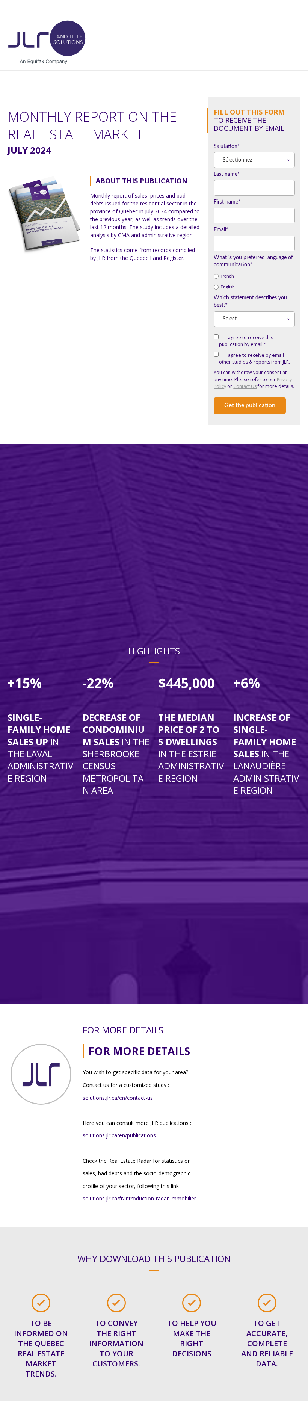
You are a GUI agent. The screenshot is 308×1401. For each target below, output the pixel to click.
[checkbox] (254, 282)
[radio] (254, 276)
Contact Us (245, 386)
